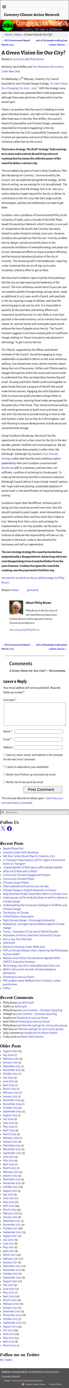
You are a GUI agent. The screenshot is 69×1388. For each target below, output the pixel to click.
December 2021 (11, 1220)
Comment (9, 700)
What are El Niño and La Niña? (20, 871)
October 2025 (10, 1073)
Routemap (7, 467)
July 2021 (8, 1239)
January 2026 (10, 1062)
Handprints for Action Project (40, 1032)
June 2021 (8, 1243)
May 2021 (8, 1247)
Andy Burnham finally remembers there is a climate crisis (35, 893)
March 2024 (9, 1134)
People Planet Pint (13, 848)
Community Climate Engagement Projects (27, 875)
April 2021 (8, 1251)
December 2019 (11, 1311)
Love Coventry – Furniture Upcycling (42, 1010)
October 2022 (10, 1186)
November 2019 (12, 1315)
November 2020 (12, 1269)
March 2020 (9, 1300)
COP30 (6, 988)
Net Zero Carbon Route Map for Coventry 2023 (29, 856)
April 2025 (8, 1085)
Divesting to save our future (18, 976)
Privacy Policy (55, 1384)
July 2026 (8, 1055)
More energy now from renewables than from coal (31, 965)
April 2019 (8, 1341)
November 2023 (12, 1149)
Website (8, 747)
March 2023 (9, 1168)
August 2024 (10, 1115)
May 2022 (8, 1202)
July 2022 (8, 1194)
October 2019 (10, 1319)
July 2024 (8, 1119)
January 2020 (10, 1307)
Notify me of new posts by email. (25, 782)
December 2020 (12, 1266)
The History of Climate (16, 912)
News (18, 34)
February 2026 (11, 1058)
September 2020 (12, 1277)
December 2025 (11, 1066)
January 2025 (10, 1096)
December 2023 (11, 1145)
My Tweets (6, 1359)
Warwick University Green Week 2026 (24, 946)
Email (7, 739)
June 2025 (8, 1081)
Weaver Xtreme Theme (35, 1384)
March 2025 (9, 1088)
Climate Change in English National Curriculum (29, 890)
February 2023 (11, 1171)
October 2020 (10, 1273)
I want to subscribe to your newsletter (27, 766)
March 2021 (9, 1254)
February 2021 (10, 1258)
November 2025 (12, 1070)
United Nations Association (18, 916)
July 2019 (8, 1330)
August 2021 (10, 1235)
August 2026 (10, 1051)
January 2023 (10, 1175)
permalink (32, 590)
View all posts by (24, 629)
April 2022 (8, 1205)
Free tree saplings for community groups (44, 1025)
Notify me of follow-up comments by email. (31, 774)
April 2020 (9, 1296)
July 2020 (8, 1284)
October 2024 (10, 1107)
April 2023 (8, 1164)
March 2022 (9, 1209)
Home (8, 34)
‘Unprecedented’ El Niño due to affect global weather (33, 867)
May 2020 (8, 1292)
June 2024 (8, 1122)
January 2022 (10, 1217)
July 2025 (8, 1077)
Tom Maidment (41, 66)
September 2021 (12, 1232)
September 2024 (12, 1111)
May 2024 (8, 1126)
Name (7, 731)
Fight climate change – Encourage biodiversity (29, 920)
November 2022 (12, 1183)
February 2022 (11, 1213)
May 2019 (8, 1337)
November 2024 (12, 1104)
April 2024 (9, 1130)
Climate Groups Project (16, 882)
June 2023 (8, 1156)
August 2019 (10, 1326)
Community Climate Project (18, 878)
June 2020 (8, 1288)
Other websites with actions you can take (26, 886)
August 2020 (10, 1281)
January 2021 (10, 1262)
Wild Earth (9, 942)
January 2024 (10, 1141)
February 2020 (11, 1303)
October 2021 (10, 1228)
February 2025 (11, 1092)
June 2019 (8, 1334)
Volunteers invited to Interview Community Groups (32, 935)
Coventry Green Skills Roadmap (20, 852)
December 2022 (11, 1179)
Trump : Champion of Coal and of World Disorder (30, 931)
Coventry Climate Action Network (31, 14)
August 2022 (10, 1190)
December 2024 (12, 1100)
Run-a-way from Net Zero (17, 939)
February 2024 (11, 1137)
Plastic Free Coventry (32, 1036)
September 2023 (12, 1153)
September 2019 (12, 1322)
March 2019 (9, 1345)
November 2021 (12, 1224)
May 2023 (8, 1160)
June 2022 (8, 1198)
